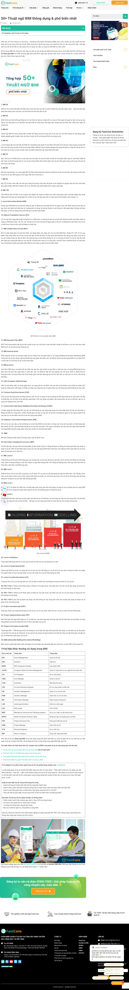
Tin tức (78, 8)
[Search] (125, 16)
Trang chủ (4, 8)
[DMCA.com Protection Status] (7, 967)
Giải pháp (32, 8)
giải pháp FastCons (30, 864)
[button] (101, 3)
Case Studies (98, 55)
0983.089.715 (83, 3)
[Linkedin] (19, 961)
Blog (94, 67)
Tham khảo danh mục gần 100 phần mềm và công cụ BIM (23, 760)
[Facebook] (7, 961)
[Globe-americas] (3, 961)
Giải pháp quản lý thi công (102, 50)
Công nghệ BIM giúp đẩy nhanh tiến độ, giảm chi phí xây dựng (24, 756)
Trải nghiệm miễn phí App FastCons (25, 914)
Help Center (92, 8)
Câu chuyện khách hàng (101, 61)
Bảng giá (46, 8)
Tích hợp (69, 8)
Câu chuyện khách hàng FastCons (67, 914)
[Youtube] (11, 961)
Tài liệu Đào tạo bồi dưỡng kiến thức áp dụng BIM (20, 750)
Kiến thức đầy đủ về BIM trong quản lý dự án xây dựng (22, 753)
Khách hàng (57, 8)
